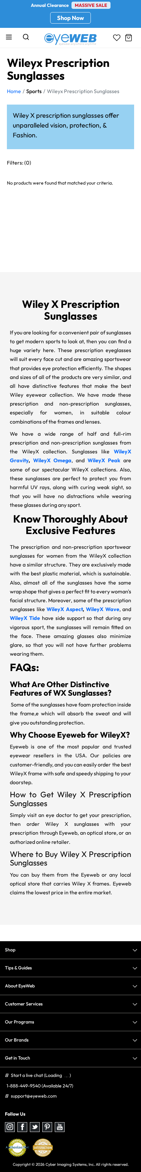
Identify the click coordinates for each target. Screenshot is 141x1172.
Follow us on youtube (60, 1127)
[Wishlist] (117, 38)
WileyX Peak (104, 460)
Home (14, 91)
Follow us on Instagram (10, 1127)
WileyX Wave (102, 609)
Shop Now (70, 18)
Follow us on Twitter (35, 1127)
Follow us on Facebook (22, 1127)
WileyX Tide (25, 618)
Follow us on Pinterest (47, 1127)
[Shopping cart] (128, 38)
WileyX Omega (52, 460)
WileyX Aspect (65, 609)
